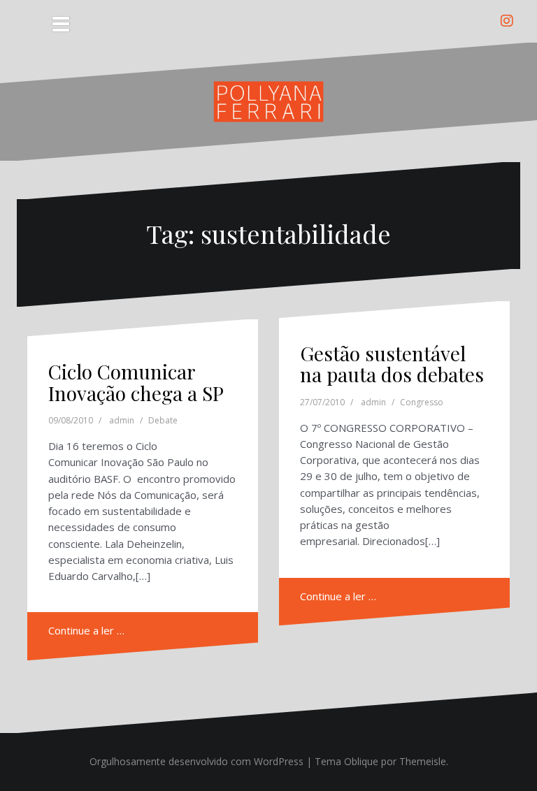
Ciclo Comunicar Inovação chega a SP (136, 382)
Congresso (421, 402)
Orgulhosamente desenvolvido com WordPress (196, 761)
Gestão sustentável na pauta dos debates (392, 364)
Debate (163, 420)
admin (121, 420)
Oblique (361, 761)
